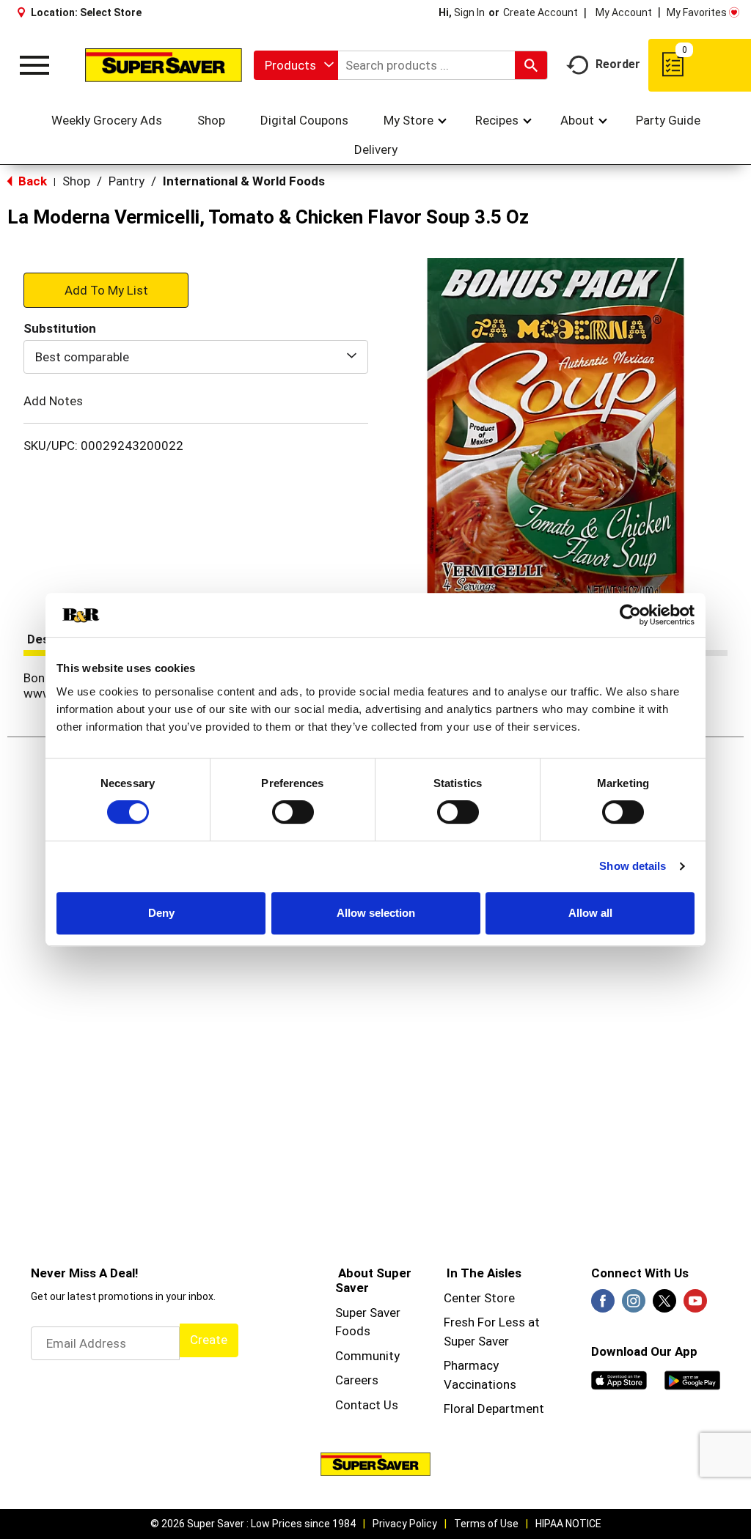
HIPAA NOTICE (568, 1523)
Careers (356, 1380)
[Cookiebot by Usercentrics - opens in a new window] (630, 615)
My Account (624, 12)
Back (31, 181)
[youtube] (695, 1305)
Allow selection (376, 913)
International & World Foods (244, 181)
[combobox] (296, 65)
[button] (105, 289)
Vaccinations (480, 1384)
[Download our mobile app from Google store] (692, 1379)
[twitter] (664, 1305)
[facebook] (603, 1305)
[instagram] (633, 1305)
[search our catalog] (531, 65)
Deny (161, 913)
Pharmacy (471, 1365)
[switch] (293, 812)
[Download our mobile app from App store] (619, 1379)
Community (367, 1355)
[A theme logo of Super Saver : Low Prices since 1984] (163, 64)
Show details (632, 866)
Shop (76, 181)
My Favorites (697, 12)
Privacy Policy (405, 1523)
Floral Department (494, 1408)
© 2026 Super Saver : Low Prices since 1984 (253, 1523)
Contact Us (366, 1405)
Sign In (469, 12)
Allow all (590, 913)
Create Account (540, 12)
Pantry (126, 181)
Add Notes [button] (53, 401)
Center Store (479, 1298)
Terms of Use (486, 1523)
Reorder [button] (618, 64)
